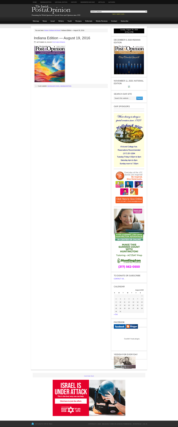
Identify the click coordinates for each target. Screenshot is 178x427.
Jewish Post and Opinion (60, 11)
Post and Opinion (58, 42)
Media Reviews (101, 21)
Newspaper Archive (88, 2)
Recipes (78, 21)
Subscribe (124, 21)
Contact (114, 21)
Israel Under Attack (89, 376)
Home (35, 2)
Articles (101, 2)
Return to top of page (43, 424)
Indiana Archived (53, 86)
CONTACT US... (119, 279)
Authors (111, 2)
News (45, 21)
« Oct (116, 314)
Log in (145, 424)
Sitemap (36, 21)
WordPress (137, 424)
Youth (69, 21)
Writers (60, 21)
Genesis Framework (124, 424)
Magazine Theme (108, 424)
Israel (52, 21)
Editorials (87, 21)
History (74, 2)
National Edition (61, 2)
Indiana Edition (45, 2)
